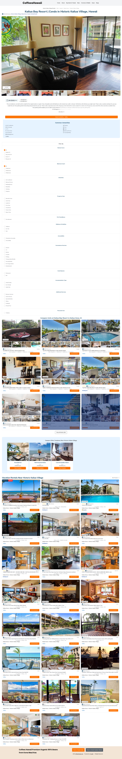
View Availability (35, 353)
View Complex (17, 468)
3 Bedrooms (8, 172)
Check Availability (60, 117)
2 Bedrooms (8, 170)
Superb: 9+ (8, 152)
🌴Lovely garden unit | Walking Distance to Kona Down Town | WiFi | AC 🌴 (57, 638)
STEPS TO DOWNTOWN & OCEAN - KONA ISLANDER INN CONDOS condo (97, 572)
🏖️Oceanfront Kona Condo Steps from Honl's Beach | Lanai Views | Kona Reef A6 (19, 638)
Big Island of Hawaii (71, 3)
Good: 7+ (8, 156)
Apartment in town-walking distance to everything (93, 350)
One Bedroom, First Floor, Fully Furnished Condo (14, 350)
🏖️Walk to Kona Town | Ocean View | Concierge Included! (54, 672)
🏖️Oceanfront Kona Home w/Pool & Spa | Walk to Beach (14, 605)
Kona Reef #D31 (45, 505)
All (6, 150)
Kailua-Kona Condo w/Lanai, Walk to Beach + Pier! (92, 605)
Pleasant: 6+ (8, 159)
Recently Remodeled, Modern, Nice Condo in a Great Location (16, 387)
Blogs (97, 3)
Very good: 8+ (9, 154)
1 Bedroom (8, 168)
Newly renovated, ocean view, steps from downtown (14, 424)
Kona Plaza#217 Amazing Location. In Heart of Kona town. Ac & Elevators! (18, 739)
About (63, 3)
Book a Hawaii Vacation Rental (94, 750)
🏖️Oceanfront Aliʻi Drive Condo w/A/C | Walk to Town (53, 605)
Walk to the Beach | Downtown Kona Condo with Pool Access (56, 387)
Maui (78, 3)
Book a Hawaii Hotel (78, 750)
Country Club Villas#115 (87, 505)
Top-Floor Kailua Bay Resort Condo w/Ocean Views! (54, 350)
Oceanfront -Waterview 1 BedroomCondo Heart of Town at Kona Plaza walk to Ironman (100, 672)
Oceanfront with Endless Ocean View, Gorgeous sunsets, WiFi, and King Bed (97, 638)
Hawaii (61, 8)
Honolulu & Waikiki (85, 3)
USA (57, 8)
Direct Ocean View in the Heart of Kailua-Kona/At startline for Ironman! (18, 538)
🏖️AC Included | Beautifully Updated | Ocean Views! (92, 538)
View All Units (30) (61, 432)
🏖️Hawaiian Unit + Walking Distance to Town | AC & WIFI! (54, 739)
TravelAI (91, 753)
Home (58, 3)
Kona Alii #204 (45, 538)
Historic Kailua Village (74, 8)
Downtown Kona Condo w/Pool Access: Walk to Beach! (53, 705)
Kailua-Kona (66, 8)
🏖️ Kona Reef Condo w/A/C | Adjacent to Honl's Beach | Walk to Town (17, 705)
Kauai (93, 3)
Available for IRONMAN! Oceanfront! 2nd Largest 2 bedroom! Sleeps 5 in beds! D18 (19, 505)
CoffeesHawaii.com (79, 753)
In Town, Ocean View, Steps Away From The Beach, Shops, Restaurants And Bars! (59, 572)
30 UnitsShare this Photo (6, 88)
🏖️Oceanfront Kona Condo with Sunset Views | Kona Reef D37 (15, 672)
